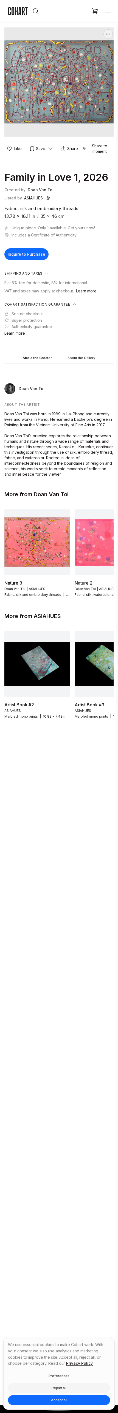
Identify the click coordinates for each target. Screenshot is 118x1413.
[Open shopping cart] (94, 10)
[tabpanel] (59, 421)
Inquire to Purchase (26, 254)
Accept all (59, 1400)
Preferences (59, 1376)
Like (18, 148)
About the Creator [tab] (37, 358)
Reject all (59, 1388)
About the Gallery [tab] (81, 358)
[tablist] (59, 358)
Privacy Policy (79, 1363)
